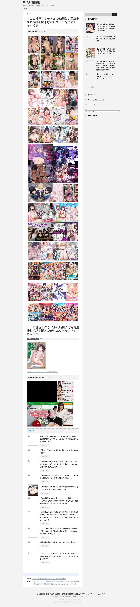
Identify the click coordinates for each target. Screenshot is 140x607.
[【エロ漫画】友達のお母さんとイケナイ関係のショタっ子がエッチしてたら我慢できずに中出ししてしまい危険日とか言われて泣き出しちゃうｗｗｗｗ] (33, 506)
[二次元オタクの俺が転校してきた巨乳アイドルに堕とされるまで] (65, 163)
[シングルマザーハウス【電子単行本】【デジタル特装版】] (34, 124)
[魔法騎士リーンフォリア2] (59, 301)
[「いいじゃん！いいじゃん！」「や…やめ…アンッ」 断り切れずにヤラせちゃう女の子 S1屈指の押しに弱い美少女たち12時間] (34, 87)
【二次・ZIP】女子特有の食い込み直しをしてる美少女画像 (106, 39)
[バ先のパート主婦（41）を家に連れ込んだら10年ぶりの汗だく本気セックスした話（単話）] (72, 106)
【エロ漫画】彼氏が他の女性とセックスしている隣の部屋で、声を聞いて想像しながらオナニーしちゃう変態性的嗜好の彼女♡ (105, 66)
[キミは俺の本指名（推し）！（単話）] (46, 106)
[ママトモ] (72, 301)
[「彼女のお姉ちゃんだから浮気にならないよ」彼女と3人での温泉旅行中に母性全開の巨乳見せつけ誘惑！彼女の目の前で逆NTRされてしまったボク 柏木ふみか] (46, 70)
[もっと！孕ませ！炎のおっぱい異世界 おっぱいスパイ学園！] (59, 280)
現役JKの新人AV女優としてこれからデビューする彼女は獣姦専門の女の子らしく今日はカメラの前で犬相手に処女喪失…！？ (59, 439)
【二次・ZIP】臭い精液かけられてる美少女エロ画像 (49, 579)
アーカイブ (88, 99)
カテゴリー (88, 109)
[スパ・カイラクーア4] (65, 221)
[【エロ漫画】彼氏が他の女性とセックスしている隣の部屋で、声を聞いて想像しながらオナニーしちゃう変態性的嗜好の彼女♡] (90, 69)
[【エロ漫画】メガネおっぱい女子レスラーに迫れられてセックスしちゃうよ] (90, 57)
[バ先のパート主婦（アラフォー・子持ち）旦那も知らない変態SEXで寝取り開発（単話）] (72, 124)
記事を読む (45, 445)
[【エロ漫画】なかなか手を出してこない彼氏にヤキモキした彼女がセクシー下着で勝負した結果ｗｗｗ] (33, 484)
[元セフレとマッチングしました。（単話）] (59, 124)
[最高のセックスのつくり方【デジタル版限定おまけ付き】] (34, 106)
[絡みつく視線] (72, 143)
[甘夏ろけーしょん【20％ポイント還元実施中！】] (46, 280)
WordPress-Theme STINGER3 (70, 599)
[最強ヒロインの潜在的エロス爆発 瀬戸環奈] (34, 52)
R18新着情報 (31, 2)
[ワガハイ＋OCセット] (59, 322)
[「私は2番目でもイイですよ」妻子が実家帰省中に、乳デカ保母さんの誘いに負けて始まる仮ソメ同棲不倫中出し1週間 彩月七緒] (46, 52)
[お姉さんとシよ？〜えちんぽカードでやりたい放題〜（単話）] (34, 143)
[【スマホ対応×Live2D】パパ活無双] (40, 202)
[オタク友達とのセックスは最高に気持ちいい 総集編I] (40, 163)
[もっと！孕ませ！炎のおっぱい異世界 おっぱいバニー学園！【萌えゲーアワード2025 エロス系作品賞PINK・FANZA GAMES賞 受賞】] (34, 301)
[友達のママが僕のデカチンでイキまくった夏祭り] (65, 202)
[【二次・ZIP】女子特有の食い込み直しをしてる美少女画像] (90, 44)
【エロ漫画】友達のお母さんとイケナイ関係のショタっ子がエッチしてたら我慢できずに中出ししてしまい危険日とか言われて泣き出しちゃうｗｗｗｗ (59, 500)
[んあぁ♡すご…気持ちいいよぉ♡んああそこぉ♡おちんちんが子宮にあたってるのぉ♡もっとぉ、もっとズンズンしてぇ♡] (33, 562)
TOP (25, 9)
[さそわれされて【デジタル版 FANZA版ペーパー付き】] (59, 106)
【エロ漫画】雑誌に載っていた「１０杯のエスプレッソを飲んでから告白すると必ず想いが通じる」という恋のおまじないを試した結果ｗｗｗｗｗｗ (59, 464)
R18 (41, 338)
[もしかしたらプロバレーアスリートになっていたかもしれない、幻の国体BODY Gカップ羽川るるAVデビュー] (72, 70)
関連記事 (31, 431)
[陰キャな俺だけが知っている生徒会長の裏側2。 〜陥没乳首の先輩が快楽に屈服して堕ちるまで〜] (65, 260)
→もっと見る (90, 87)
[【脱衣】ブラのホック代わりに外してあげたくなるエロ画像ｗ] (33, 458)
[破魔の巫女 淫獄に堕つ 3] (65, 182)
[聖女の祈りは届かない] (65, 240)
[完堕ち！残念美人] (46, 143)
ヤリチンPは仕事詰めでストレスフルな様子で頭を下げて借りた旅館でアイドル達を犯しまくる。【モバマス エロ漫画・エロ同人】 (59, 531)
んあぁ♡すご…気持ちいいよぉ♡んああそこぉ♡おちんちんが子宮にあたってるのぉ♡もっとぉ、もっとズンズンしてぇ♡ (59, 556)
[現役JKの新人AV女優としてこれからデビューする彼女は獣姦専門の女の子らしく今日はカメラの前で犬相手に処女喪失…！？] (33, 445)
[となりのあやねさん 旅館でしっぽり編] (40, 260)
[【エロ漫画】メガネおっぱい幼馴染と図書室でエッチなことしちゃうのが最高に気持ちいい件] (33, 495)
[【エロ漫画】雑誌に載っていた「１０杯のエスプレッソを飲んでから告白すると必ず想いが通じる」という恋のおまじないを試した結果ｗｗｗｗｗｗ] (33, 470)
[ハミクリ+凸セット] (46, 301)
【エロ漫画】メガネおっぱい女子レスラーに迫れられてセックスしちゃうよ (105, 51)
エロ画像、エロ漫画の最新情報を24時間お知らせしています (70, 596)
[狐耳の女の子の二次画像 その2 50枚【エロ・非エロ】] (33, 550)
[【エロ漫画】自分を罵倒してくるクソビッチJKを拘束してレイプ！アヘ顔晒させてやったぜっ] (90, 32)
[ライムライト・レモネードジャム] (72, 280)
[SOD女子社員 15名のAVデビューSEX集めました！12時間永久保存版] (46, 87)
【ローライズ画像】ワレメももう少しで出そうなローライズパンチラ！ (105, 76)
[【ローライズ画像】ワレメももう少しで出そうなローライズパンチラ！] (90, 82)
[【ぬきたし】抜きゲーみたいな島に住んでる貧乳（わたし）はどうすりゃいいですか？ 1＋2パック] (34, 322)
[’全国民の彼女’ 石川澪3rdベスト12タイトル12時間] (72, 87)
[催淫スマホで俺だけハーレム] (40, 240)
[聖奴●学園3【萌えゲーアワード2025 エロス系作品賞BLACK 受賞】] (46, 322)
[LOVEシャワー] (46, 124)
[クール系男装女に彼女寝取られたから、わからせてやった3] (40, 182)
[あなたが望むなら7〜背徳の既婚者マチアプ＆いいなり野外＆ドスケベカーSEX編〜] (40, 221)
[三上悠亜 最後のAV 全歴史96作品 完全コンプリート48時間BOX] (59, 52)
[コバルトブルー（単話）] (59, 143)
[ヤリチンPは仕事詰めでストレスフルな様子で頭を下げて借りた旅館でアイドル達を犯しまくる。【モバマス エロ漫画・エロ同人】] (33, 537)
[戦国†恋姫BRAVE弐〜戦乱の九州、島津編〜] (34, 280)
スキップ (42, 31)
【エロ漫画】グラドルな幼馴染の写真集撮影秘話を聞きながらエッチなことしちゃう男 (70, 594)
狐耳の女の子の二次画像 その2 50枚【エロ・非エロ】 (58, 542)
